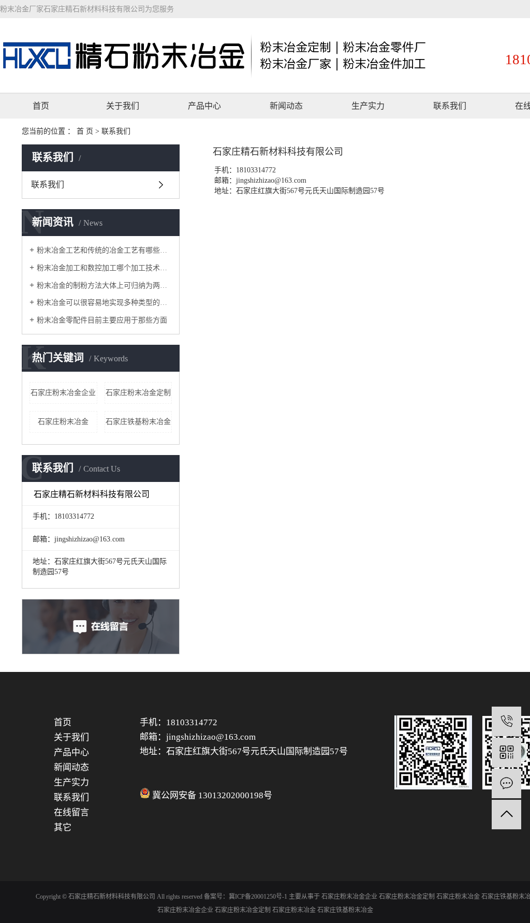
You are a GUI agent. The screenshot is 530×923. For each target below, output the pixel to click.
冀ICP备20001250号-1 (258, 896)
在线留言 (71, 812)
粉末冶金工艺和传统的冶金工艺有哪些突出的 (104, 250)
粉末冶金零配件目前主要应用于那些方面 (102, 320)
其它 (62, 827)
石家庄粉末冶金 (63, 422)
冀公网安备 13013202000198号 (212, 795)
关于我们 (122, 105)
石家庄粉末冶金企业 (63, 393)
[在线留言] (506, 783)
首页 (41, 105)
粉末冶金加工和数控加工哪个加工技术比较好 (104, 268)
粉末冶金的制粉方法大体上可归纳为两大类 (104, 285)
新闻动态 (286, 105)
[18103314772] (506, 721)
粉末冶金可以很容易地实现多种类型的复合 (104, 302)
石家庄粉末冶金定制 (138, 393)
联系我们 (449, 105)
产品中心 (204, 105)
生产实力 (368, 105)
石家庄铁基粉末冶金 (138, 422)
